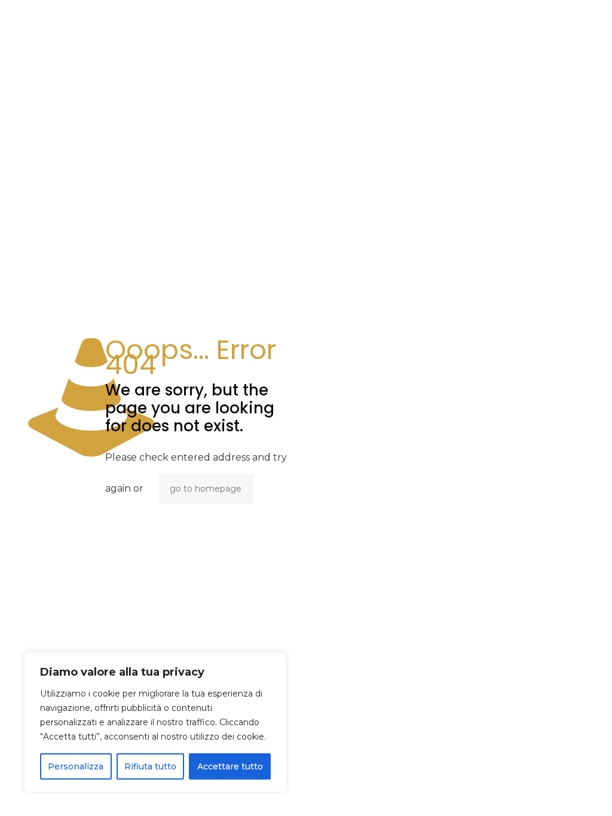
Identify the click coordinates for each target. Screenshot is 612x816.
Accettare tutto (230, 766)
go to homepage (205, 488)
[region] (155, 722)
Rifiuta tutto (150, 766)
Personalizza (75, 766)
